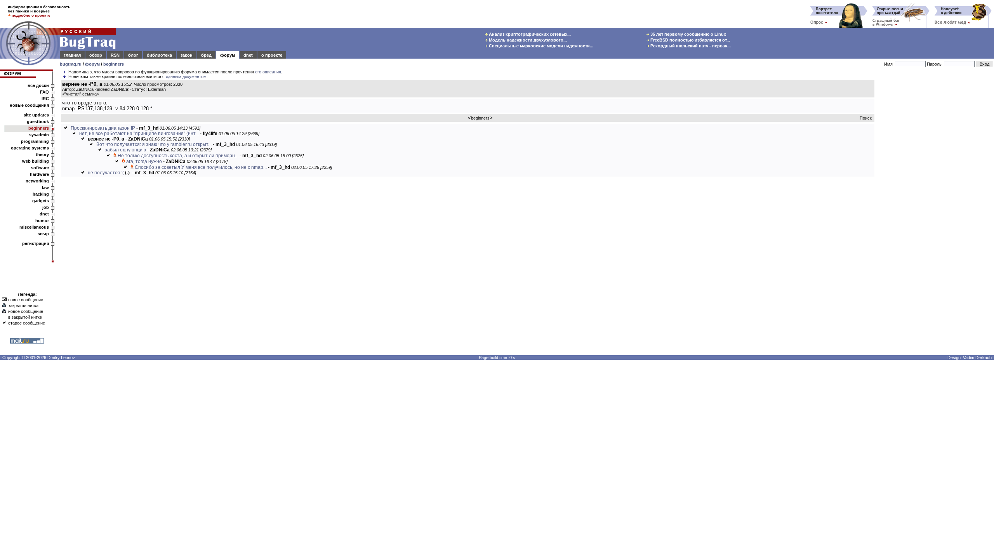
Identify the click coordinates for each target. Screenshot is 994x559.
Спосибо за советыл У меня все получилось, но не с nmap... (201, 167)
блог (133, 55)
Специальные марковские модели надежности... (540, 45)
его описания (268, 71)
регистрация (35, 243)
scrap (43, 233)
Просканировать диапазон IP (103, 128)
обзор (95, 55)
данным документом (186, 76)
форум (227, 55)
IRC (45, 98)
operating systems (30, 148)
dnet (248, 55)
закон (187, 55)
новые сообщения (29, 105)
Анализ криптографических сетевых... (529, 34)
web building (35, 161)
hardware (39, 174)
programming (35, 141)
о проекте (271, 55)
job (45, 207)
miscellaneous (34, 227)
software (40, 167)
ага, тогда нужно (144, 161)
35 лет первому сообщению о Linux (687, 34)
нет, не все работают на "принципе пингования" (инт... (139, 133)
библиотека (159, 55)
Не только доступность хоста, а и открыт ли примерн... (178, 155)
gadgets (40, 200)
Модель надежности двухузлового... (527, 40)
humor (42, 220)
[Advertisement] (936, 197)
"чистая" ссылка (80, 94)
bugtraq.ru (71, 64)
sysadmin (39, 134)
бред (206, 55)
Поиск (866, 118)
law (45, 187)
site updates (36, 115)
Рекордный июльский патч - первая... (690, 45)
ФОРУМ (12, 73)
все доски (38, 85)
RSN (115, 55)
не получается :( (106, 172)
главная (72, 55)
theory (42, 154)
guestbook (38, 121)
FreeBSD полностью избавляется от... (689, 40)
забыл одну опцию (125, 150)
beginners (113, 64)
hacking (41, 194)
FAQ (44, 92)
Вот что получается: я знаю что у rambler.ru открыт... (154, 144)
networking (37, 181)
